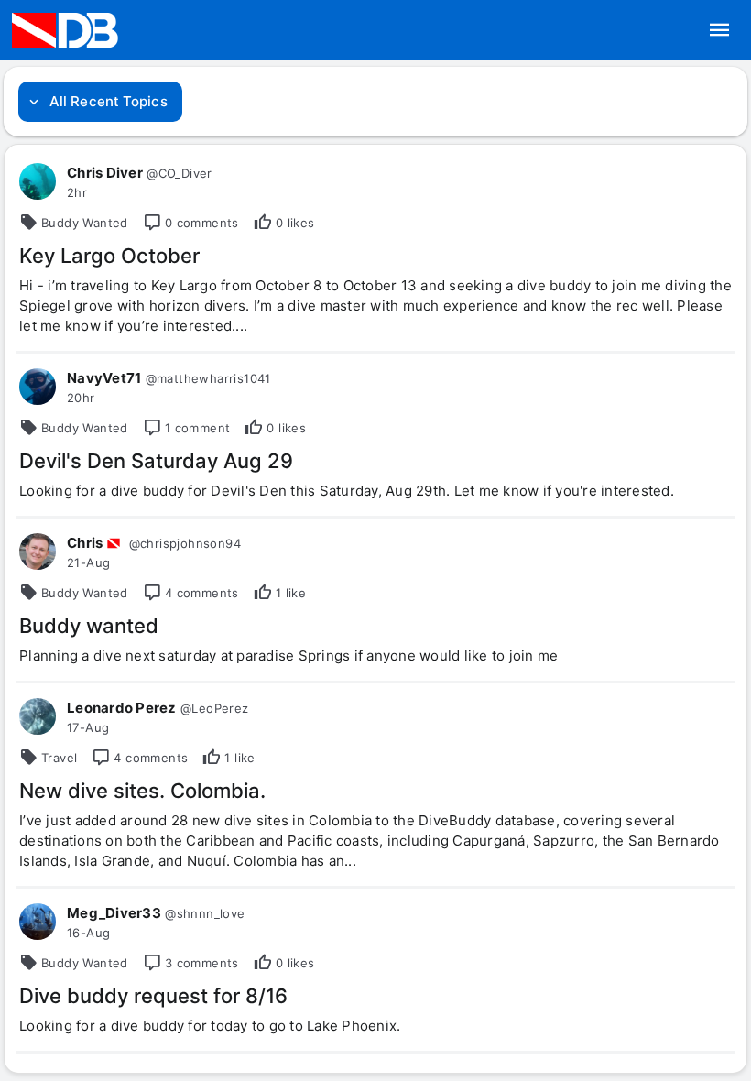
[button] (720, 30)
